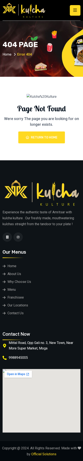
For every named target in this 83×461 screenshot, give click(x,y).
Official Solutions (43, 454)
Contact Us (15, 313)
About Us (14, 274)
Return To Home (44, 137)
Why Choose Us (19, 282)
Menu (11, 290)
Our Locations (17, 305)
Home (7, 54)
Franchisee (15, 297)
